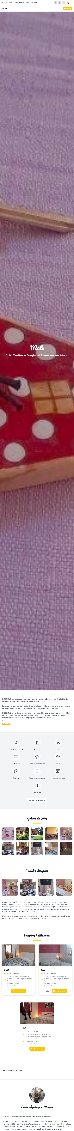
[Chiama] (55, 2)
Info (47, 991)
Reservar (67, 8)
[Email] (63, 2)
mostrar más (6, 723)
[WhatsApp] (59, 2)
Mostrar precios (19, 991)
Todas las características (37, 800)
